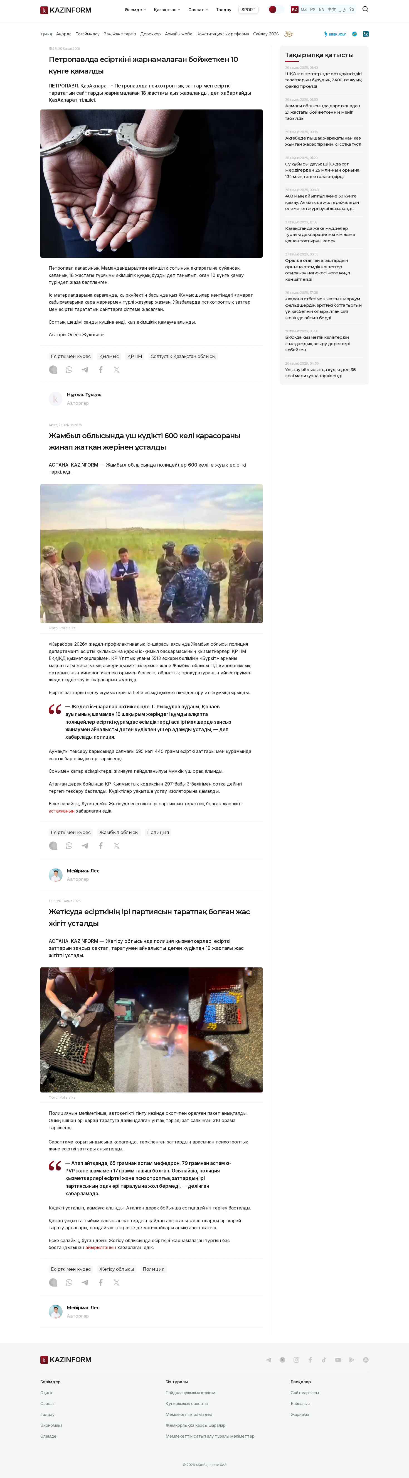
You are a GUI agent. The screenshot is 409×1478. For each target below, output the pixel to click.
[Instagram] (53, 370)
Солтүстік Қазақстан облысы (183, 356)
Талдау (223, 10)
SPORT (248, 9)
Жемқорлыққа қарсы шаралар (196, 1425)
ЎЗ (351, 9)
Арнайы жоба (178, 33)
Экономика (51, 1425)
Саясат (47, 1403)
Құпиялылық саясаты (187, 1403)
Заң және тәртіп (120, 33)
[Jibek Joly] (336, 34)
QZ (304, 9)
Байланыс (300, 1403)
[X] (116, 370)
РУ (313, 9)
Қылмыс (109, 356)
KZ (294, 9)
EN (321, 9)
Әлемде (48, 1436)
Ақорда (63, 33)
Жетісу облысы (116, 1269)
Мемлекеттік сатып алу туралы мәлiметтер (210, 1436)
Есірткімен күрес (71, 356)
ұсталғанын (62, 811)
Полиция (158, 832)
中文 (332, 9)
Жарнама (300, 1414)
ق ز (342, 9)
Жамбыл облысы (119, 832)
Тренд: (46, 34)
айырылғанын (100, 1247)
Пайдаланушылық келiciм (190, 1392)
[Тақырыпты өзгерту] (276, 9)
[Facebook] (100, 370)
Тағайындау (88, 33)
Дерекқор (150, 33)
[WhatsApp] (69, 370)
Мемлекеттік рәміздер (189, 1414)
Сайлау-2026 (266, 33)
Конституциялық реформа (222, 33)
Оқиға (46, 1392)
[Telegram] (84, 370)
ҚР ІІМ (134, 356)
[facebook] (310, 1360)
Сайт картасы (305, 1392)
